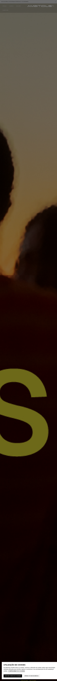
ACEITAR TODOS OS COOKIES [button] (13, 676)
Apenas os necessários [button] (31, 676)
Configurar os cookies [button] (16, 671)
